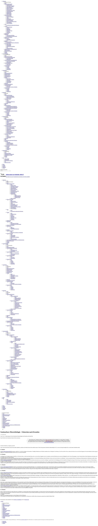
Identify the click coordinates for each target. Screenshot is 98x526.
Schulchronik (4, 418)
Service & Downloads (6, 425)
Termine (3, 165)
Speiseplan (4, 408)
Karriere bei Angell (5, 514)
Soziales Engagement (5, 513)
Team (3, 416)
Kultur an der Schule (5, 415)
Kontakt (3, 166)
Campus (3, 417)
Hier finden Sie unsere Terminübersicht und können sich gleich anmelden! (18, 176)
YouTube (48, 441)
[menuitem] (4, 1)
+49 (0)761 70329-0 (24, 519)
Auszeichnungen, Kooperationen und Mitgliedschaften (11, 424)
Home (3, 164)
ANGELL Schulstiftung (6, 420)
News (3, 413)
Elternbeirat (4, 419)
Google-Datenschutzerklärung (49, 442)
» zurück (1, 501)
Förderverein (4, 421)
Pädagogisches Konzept (6, 414)
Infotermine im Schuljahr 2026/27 (15, 174)
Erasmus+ (4, 422)
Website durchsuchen (3, 169)
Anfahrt (3, 409)
